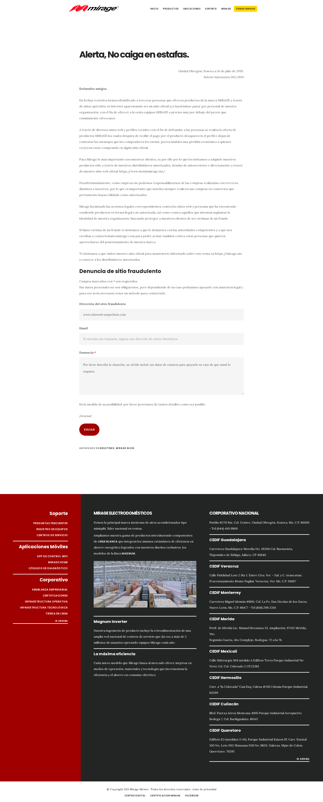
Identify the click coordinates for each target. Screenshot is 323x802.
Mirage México (94, 8)
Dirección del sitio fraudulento (102, 304)
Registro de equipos (52, 529)
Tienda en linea (56, 613)
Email (83, 328)
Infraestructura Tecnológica (44, 607)
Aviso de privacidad (204, 789)
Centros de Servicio (52, 535)
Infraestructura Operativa (46, 601)
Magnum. (129, 553)
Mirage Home (58, 562)
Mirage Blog (125, 448)
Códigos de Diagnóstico (48, 568)
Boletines (107, 448)
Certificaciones (55, 595)
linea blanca (107, 541)
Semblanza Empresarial (50, 589)
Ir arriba (61, 621)
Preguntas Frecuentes (50, 523)
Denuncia (87, 352)
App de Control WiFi (52, 556)
